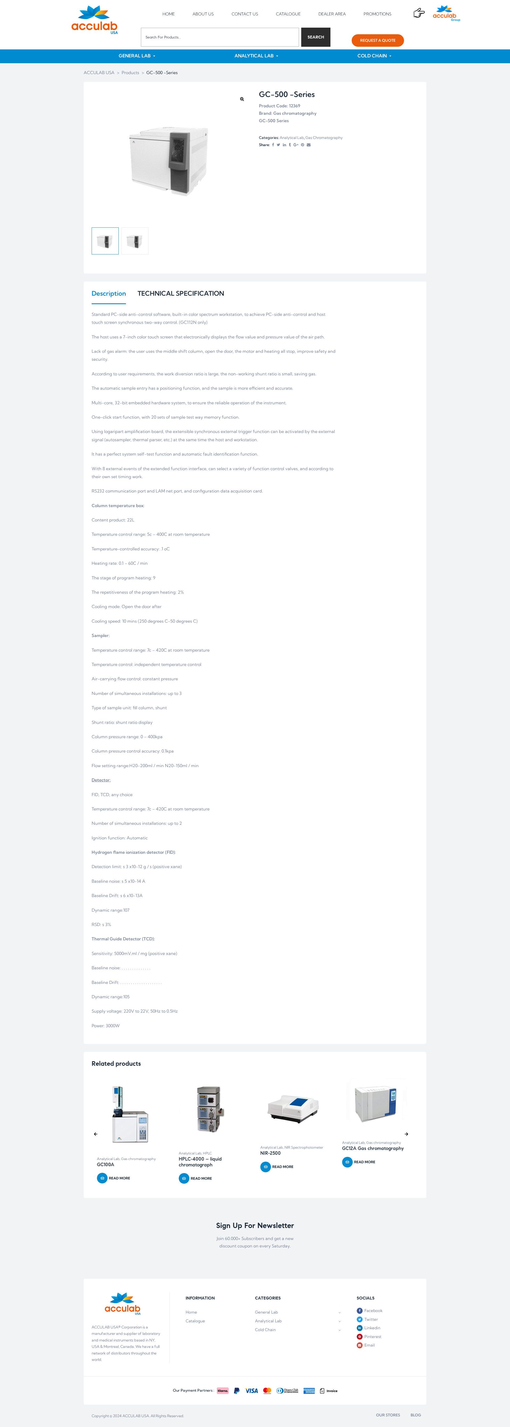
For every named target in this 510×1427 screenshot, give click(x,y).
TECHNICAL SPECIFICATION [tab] (181, 293)
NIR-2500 (270, 1153)
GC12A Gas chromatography (373, 1148)
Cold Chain (265, 1329)
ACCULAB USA (135, 1415)
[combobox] (220, 37)
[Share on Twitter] (278, 145)
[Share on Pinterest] (302, 145)
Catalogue (195, 1320)
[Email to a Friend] (308, 145)
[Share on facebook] (273, 145)
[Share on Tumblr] (289, 145)
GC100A (105, 1164)
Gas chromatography (324, 137)
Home (191, 1312)
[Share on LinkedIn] (284, 145)
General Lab (266, 1312)
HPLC (207, 1153)
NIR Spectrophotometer (303, 1147)
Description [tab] (109, 293)
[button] (378, 40)
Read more (119, 1178)
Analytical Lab (292, 137)
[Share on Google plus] (296, 145)
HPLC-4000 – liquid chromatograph (200, 1162)
